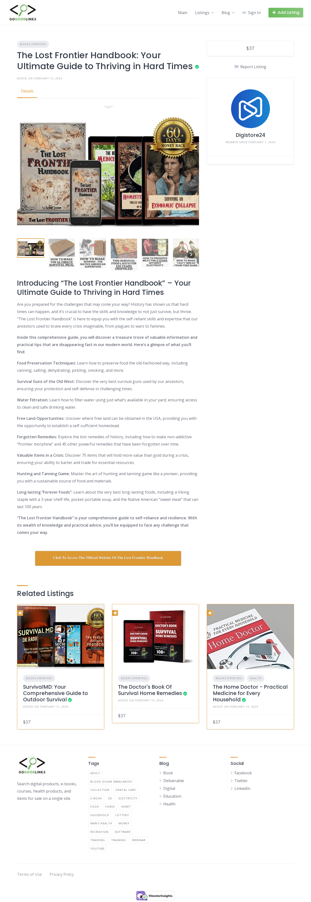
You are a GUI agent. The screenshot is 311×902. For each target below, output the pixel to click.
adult (95, 773)
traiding (97, 840)
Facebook (243, 773)
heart (126, 806)
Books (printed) (33, 44)
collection (99, 790)
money (124, 823)
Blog (226, 12)
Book (168, 773)
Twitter (241, 780)
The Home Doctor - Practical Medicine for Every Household (250, 693)
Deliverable (173, 780)
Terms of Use (29, 874)
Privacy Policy (62, 874)
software (123, 832)
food (94, 806)
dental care (126, 790)
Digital (169, 788)
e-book (96, 798)
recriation (99, 832)
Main (182, 12)
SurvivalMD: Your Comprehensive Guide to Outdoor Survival (55, 693)
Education (172, 796)
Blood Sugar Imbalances (111, 781)
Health (255, 678)
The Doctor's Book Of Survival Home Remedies (150, 690)
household (99, 815)
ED (110, 798)
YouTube (97, 848)
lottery (122, 815)
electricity (128, 798)
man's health (101, 823)
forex (110, 806)
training (118, 840)
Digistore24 (250, 135)
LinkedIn (242, 788)
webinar (139, 840)
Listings (202, 12)
